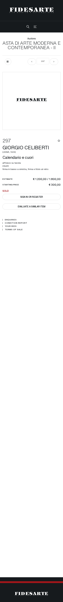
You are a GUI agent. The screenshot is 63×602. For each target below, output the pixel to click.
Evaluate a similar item (31, 206)
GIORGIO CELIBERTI (26, 148)
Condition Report (16, 223)
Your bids (11, 226)
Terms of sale (14, 229)
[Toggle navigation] (35, 27)
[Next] (54, 61)
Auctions (31, 38)
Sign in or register (31, 197)
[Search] (28, 27)
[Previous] (32, 61)
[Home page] (31, 10)
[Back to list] (8, 61)
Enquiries (11, 219)
